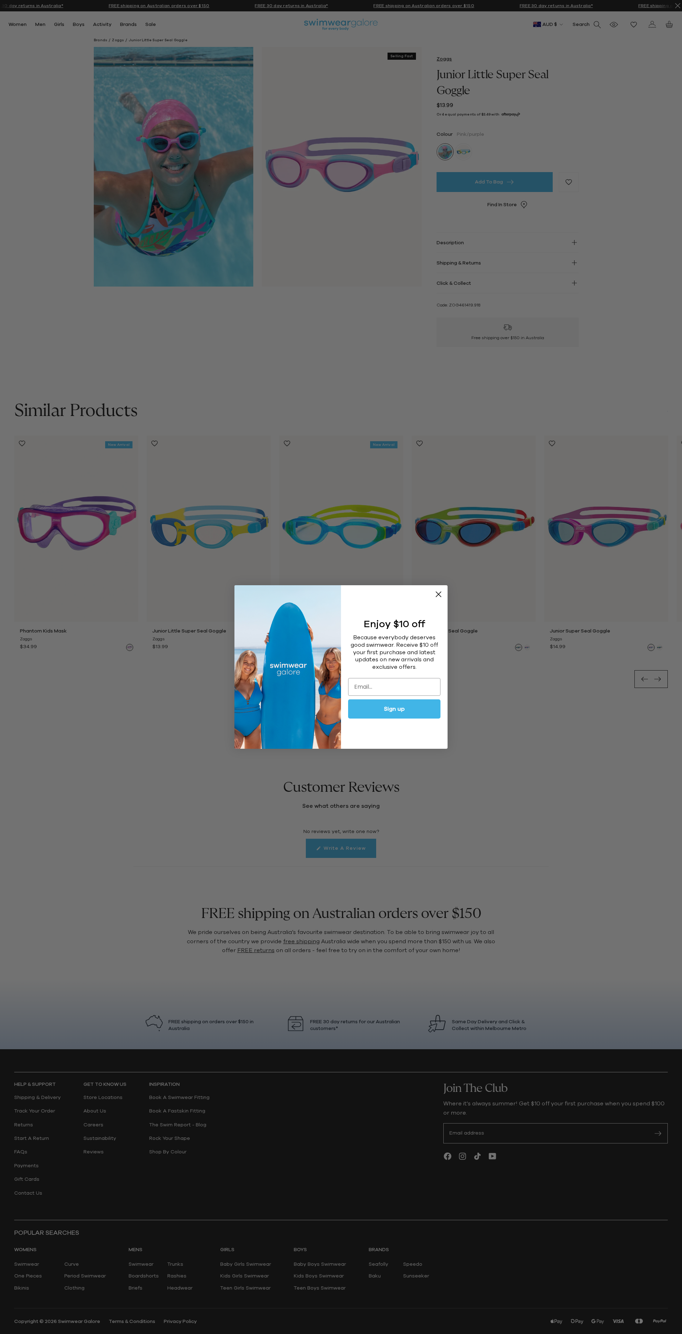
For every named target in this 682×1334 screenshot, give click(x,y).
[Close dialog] (438, 594)
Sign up (394, 709)
